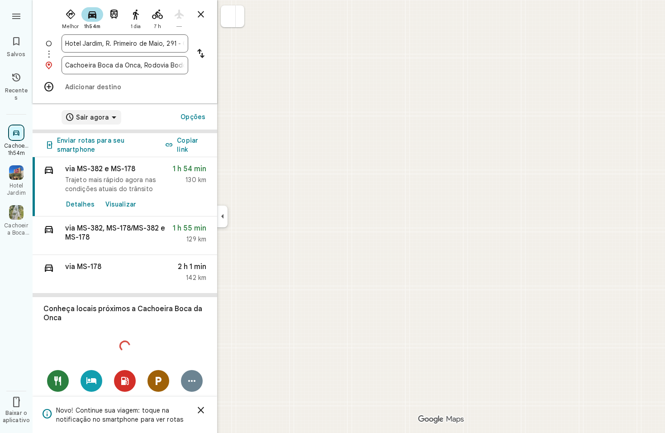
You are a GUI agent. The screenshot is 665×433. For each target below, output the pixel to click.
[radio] (70, 17)
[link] (125, 186)
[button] (228, 16)
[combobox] (125, 43)
